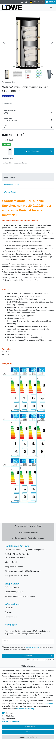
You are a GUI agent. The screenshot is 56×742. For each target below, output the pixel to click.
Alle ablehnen (28, 732)
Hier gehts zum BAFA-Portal (16, 576)
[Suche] (39, 2)
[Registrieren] (26, 2)
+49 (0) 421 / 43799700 (17, 554)
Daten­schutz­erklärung (25, 709)
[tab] (28, 177)
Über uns (8, 612)
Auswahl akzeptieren (28, 737)
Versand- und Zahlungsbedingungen (20, 596)
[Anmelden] (22, 2)
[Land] (31, 2)
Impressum (48, 703)
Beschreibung (9, 177)
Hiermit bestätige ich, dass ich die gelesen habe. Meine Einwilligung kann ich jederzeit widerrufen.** (28, 648)
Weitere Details (10, 192)
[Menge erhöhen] (10, 149)
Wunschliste (9, 158)
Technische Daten (11, 185)
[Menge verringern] (10, 153)
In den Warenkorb (33, 151)
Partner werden (11, 617)
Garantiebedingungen (14, 592)
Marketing (10, 716)
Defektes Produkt (12, 587)
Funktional (10, 719)
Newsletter (9, 608)
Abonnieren (27, 656)
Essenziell (10, 713)
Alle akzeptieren (28, 727)
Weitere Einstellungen (11, 721)
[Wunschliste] (43, 2)
